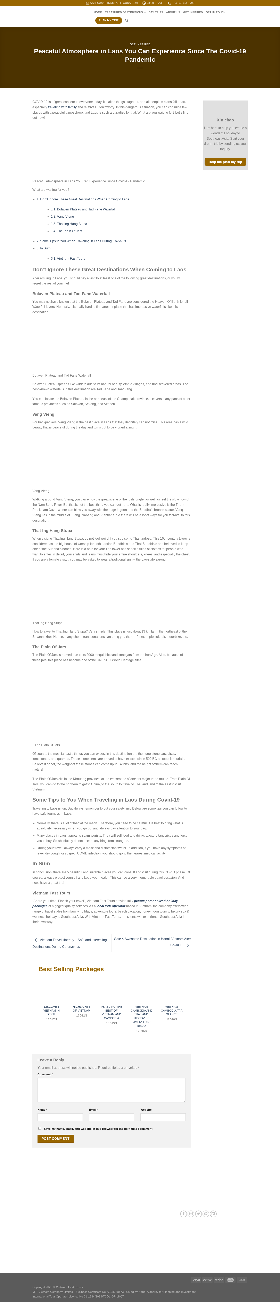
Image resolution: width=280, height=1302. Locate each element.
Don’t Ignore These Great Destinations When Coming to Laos (83, 199)
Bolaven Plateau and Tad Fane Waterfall (83, 209)
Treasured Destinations (124, 12)
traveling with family (62, 107)
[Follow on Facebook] (183, 1214)
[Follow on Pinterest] (206, 1214)
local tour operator (111, 906)
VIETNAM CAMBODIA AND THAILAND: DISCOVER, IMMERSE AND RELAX (141, 1016)
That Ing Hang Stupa (69, 224)
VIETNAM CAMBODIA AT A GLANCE (171, 1010)
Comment (45, 1074)
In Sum (43, 248)
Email (93, 1109)
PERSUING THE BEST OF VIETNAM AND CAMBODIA (111, 1012)
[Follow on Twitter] (198, 1214)
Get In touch (215, 12)
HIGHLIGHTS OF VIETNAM (81, 1008)
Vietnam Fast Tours (68, 258)
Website (146, 1109)
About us (173, 12)
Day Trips (156, 12)
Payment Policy (116, 1237)
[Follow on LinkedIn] (213, 1214)
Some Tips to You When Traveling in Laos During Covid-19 (81, 241)
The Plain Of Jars (66, 231)
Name (42, 1109)
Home (98, 12)
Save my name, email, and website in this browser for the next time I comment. (98, 1128)
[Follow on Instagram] (191, 1214)
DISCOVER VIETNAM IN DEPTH (51, 1010)
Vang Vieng (62, 216)
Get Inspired (193, 12)
